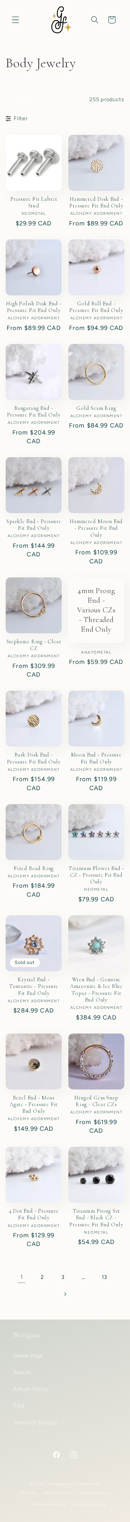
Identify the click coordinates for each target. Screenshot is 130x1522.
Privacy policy (95, 1492)
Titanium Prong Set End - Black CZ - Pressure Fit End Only (96, 1218)
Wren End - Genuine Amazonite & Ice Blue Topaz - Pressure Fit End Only (96, 989)
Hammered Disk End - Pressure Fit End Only (96, 202)
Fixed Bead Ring (34, 868)
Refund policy (58, 1492)
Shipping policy (90, 1504)
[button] (15, 19)
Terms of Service (35, 1422)
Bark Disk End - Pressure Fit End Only (34, 758)
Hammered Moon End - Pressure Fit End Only (96, 528)
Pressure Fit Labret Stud (33, 202)
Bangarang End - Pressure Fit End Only (34, 411)
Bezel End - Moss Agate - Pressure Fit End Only (34, 1104)
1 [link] (21, 1277)
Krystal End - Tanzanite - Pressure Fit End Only (33, 986)
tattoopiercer (61, 1483)
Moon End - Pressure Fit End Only (96, 758)
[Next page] (65, 1294)
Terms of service (48, 1504)
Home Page (28, 1356)
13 (104, 1277)
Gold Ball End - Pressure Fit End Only (96, 307)
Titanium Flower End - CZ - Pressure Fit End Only (96, 875)
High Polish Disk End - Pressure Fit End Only (33, 307)
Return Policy (30, 1389)
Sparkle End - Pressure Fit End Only (33, 524)
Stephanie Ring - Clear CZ (33, 645)
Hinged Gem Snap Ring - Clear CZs (96, 1101)
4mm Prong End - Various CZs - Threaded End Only (96, 610)
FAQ (19, 1405)
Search (22, 1372)
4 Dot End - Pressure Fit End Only (34, 1214)
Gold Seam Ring (96, 408)
